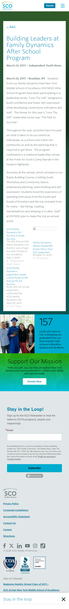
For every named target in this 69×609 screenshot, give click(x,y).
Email (10, 430)
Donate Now (35, 381)
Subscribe (34, 468)
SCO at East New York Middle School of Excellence (31, 590)
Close (63, 598)
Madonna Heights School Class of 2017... (26, 584)
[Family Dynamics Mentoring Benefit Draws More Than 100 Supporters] (44, 233)
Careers (7, 529)
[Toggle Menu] (62, 5)
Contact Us (9, 523)
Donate (50, 5)
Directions (9, 536)
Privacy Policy (11, 503)
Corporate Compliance (15, 510)
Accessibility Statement (16, 516)
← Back (11, 26)
